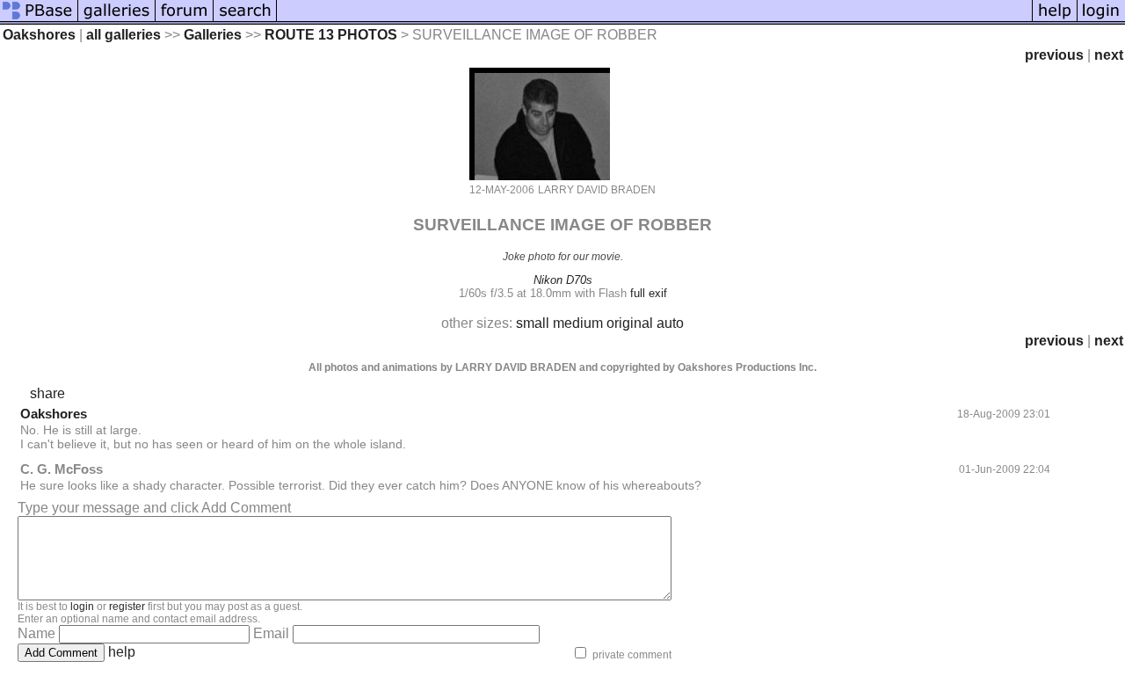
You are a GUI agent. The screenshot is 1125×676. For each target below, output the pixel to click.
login (82, 606)
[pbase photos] (39, 19)
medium (578, 323)
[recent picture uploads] (117, 19)
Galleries (213, 34)
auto (670, 323)
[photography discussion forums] (185, 19)
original (629, 323)
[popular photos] (654, 19)
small (532, 323)
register (127, 606)
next (1108, 54)
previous (1054, 54)
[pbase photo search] (245, 19)
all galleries (123, 34)
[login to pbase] (1101, 19)
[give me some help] (1055, 19)
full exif (648, 293)
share (47, 393)
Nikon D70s (562, 280)
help (121, 651)
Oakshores (39, 34)
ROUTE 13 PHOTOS (331, 34)
